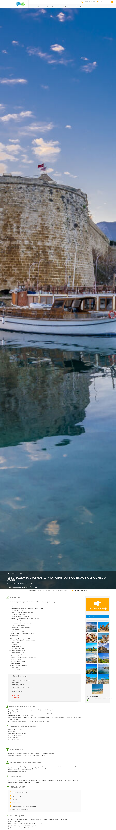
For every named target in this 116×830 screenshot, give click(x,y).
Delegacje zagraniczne (67, 6)
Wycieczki (85, 6)
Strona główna (32, 590)
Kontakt (34, 6)
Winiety (46, 6)
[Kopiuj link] (87, 700)
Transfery (76, 6)
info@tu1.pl (102, 2)
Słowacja (51, 6)
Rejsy (80, 6)
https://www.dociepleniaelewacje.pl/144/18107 (99, 698)
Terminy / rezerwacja (98, 608)
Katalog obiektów (108, 6)
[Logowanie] (112, 2)
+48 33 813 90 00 (89, 2)
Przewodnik (57, 6)
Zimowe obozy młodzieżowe (95, 6)
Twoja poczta (39, 6)
